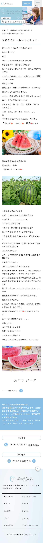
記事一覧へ (12, 391)
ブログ (6, 518)
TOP (3, 30)
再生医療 (25, 504)
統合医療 (7, 511)
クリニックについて (29, 496)
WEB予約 (27, 3)
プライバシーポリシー (30, 525)
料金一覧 (7, 504)
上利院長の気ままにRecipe (19, 30)
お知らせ (25, 511)
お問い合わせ (8, 525)
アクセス (25, 518)
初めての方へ (8, 496)
